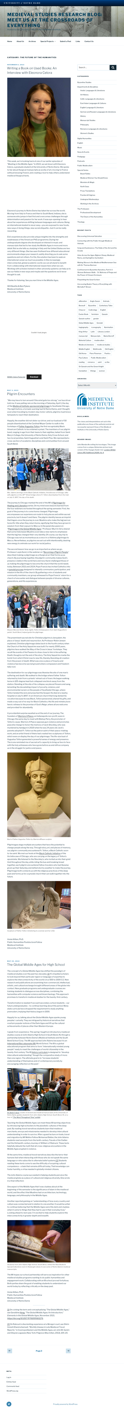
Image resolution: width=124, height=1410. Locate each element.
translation (83, 371)
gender (96, 319)
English (80, 143)
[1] (48, 974)
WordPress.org (12, 1391)
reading (82, 362)
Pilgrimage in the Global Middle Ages (24, 529)
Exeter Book (83, 314)
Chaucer (82, 310)
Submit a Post (65, 41)
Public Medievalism (85, 166)
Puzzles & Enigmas (87, 195)
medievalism (99, 340)
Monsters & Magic (87, 182)
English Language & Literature (92, 107)
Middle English (84, 349)
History (83, 116)
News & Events (83, 152)
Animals (106, 301)
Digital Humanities (84, 138)
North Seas (84, 186)
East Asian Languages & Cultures (93, 103)
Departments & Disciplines (87, 87)
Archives (32, 41)
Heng (22, 1312)
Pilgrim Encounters (21, 394)
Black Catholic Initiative (49, 853)
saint (100, 362)
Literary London (104, 332)
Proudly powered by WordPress (65, 1404)
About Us (20, 41)
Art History (84, 95)
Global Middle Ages (86, 323)
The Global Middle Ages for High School (36, 964)
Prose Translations (87, 191)
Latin (93, 332)
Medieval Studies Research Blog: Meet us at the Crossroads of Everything (55, 20)
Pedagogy (81, 157)
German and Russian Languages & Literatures (98, 112)
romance (91, 362)
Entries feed (11, 1382)
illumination (108, 327)
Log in (9, 1377)
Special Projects (47, 41)
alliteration (83, 301)
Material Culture (85, 340)
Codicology (93, 310)
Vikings (93, 371)
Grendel (100, 323)
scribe (107, 362)
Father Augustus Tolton (29, 426)
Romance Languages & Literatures (93, 129)
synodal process (16, 569)
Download (34, 377)
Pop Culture (83, 358)
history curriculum (40, 1052)
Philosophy (84, 125)
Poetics (107, 353)
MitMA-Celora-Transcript (16, 377)
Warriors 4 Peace (25, 716)
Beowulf (82, 305)
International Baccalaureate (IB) (21, 1043)
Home (9, 41)
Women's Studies (87, 133)
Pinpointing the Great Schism (88, 280)
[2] (57, 1160)
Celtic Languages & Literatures (92, 99)
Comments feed (13, 1386)
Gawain (105, 314)
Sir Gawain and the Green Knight (91, 366)
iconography (96, 327)
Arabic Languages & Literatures (92, 90)
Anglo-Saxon (95, 301)
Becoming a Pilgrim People (56, 552)
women (102, 371)
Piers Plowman (95, 353)
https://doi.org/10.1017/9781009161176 (25, 1318)
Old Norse (82, 353)
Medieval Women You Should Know (94, 178)
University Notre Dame (22, 3)
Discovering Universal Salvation (89, 236)
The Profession (83, 209)
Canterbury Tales (105, 305)
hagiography (83, 327)
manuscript (83, 336)
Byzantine (92, 305)
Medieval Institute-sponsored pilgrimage (31, 406)
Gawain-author (84, 319)
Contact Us (89, 41)
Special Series (82, 170)
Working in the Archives (89, 204)
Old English (109, 349)
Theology (81, 222)
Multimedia (97, 349)
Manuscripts (95, 336)
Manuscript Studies (87, 120)
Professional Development (90, 212)
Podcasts (81, 161)
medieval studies (103, 345)
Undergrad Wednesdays (89, 199)
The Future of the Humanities (91, 217)
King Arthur (83, 332)
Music (79, 147)
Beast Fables (85, 174)
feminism (95, 314)
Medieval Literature (86, 345)
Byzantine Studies (84, 82)
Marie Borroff (109, 336)
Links (78, 41)
